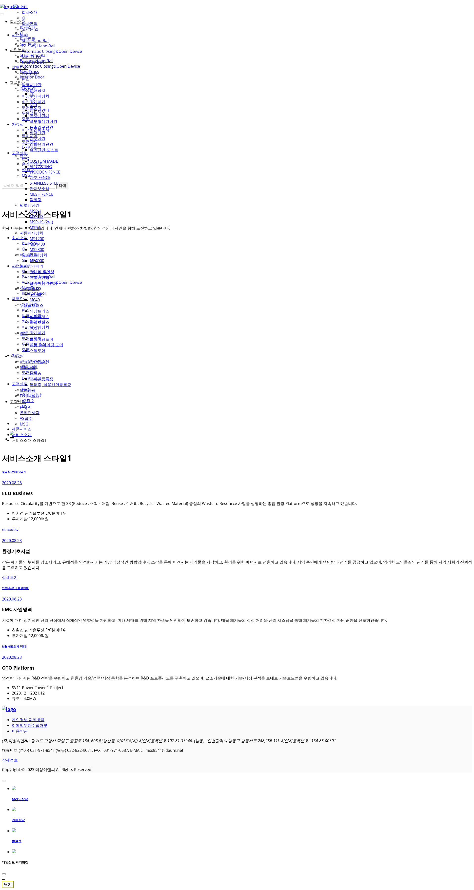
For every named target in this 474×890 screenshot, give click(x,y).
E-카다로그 (29, 396)
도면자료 (28, 390)
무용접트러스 (31, 305)
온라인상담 (30, 412)
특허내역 (28, 367)
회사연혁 (30, 23)
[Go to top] (4, 780)
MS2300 (37, 249)
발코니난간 (30, 205)
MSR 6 (35, 227)
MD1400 (37, 244)
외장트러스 (39, 311)
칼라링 (35, 199)
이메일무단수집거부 (29, 725)
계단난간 (30, 73)
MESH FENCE (41, 194)
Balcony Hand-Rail (38, 46)
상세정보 (10, 760)
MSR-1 (35, 211)
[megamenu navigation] (12, 439)
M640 (35, 300)
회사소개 (20, 6)
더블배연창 (39, 277)
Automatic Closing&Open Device (52, 51)
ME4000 (37, 260)
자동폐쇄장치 (31, 233)
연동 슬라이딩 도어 (46, 345)
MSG (24, 424)
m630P (36, 294)
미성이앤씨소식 (33, 362)
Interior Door (34, 62)
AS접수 (26, 418)
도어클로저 (30, 288)
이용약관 (20, 731)
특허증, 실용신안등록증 (50, 384)
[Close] (4, 874)
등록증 (35, 373)
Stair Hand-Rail (35, 40)
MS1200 (37, 238)
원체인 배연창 (42, 271)
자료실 (16, 356)
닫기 (8, 884)
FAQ (23, 407)
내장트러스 (39, 316)
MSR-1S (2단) (41, 222)
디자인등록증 (41, 379)
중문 (24, 333)
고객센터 (18, 401)
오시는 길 (30, 29)
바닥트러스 (39, 322)
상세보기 (10, 577)
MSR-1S (36, 216)
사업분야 (20, 35)
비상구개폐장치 (33, 255)
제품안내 (20, 67)
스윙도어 (37, 350)
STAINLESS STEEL (45, 183)
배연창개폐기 (31, 266)
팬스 (26, 79)
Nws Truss (31, 56)
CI (23, 18)
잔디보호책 (39, 188)
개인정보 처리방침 (28, 719)
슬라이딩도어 (41, 339)
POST (35, 328)
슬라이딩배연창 (43, 283)
